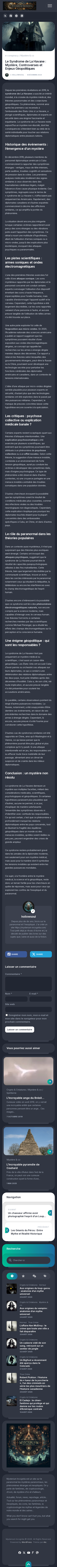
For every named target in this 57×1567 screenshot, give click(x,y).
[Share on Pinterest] (16, 15)
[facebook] (19, 1552)
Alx (45, 1542)
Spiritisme (11, 1093)
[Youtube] (28, 1552)
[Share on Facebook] (10, 15)
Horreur (42, 1285)
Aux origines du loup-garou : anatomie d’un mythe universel (35, 1291)
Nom (8, 993)
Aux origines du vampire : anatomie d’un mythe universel (34, 1311)
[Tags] (44, 1276)
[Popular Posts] (23, 1276)
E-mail (33, 993)
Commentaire (13, 974)
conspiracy (12, 55)
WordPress (27, 1542)
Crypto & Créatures (16, 1089)
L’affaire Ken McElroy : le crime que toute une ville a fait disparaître (34, 1328)
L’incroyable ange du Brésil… (25, 1097)
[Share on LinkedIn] (22, 15)
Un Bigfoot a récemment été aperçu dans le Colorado (33, 1363)
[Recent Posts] (12, 1276)
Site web (10, 1004)
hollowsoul (17, 75)
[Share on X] (5, 15)
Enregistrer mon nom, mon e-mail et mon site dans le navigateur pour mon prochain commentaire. (26, 1018)
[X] (24, 1552)
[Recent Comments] (33, 1276)
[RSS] (33, 1552)
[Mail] (37, 1552)
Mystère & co (27, 55)
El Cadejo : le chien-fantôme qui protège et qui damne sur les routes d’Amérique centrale (34, 1404)
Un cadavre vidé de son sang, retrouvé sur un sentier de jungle (33, 1345)
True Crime (33, 1322)
